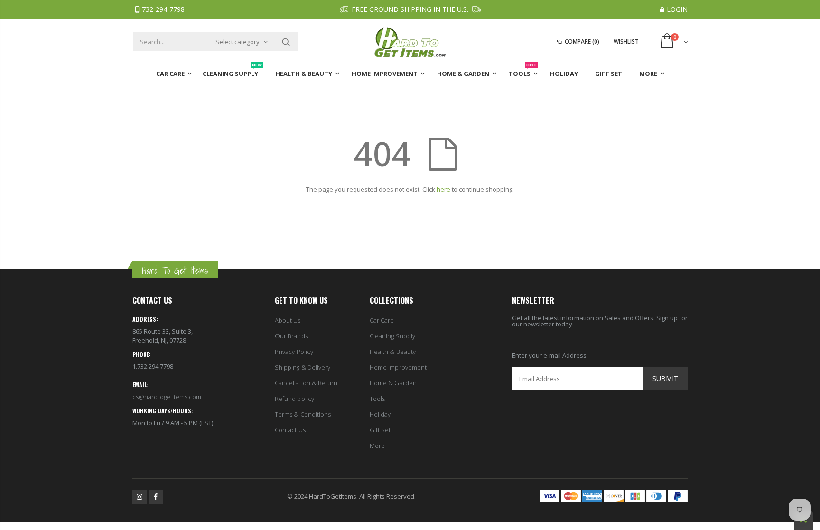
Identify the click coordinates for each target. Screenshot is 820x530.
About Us (288, 320)
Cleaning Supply (392, 336)
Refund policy (294, 398)
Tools (377, 398)
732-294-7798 (163, 9)
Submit (665, 378)
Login (677, 9)
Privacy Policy (294, 351)
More (377, 445)
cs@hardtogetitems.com (166, 396)
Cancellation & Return (306, 383)
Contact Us (290, 430)
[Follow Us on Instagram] (139, 497)
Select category (237, 41)
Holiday (380, 414)
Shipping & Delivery (302, 367)
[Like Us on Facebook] (156, 497)
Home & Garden (393, 383)
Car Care (382, 320)
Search (286, 41)
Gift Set (380, 430)
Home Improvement (398, 367)
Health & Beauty (393, 351)
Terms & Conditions (303, 414)
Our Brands (291, 336)
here (443, 189)
